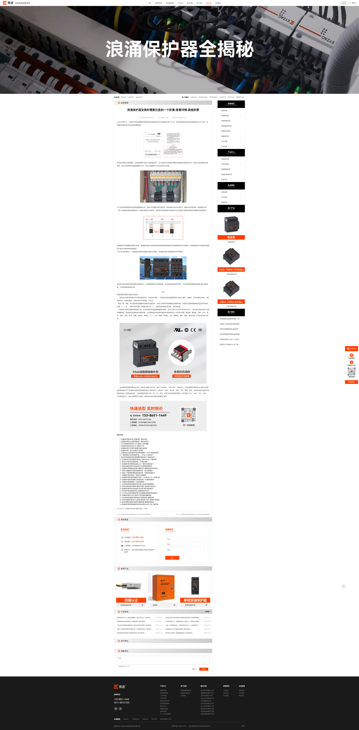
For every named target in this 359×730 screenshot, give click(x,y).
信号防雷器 (163, 698)
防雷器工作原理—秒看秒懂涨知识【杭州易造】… (179, 633)
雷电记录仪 (231, 97)
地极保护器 (163, 711)
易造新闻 (241, 690)
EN (355, 3)
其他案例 (183, 695)
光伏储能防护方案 (206, 701)
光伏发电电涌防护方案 (207, 703)
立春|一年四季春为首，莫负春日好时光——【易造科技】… (182, 625)
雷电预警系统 (170, 3)
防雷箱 (155, 605)
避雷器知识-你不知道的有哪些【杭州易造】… (178, 629)
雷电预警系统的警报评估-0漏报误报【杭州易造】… (132, 621)
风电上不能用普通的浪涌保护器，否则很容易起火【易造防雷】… (134, 629)
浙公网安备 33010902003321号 (199, 726)
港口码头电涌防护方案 (207, 690)
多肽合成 (145, 719)
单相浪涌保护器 (190, 605)
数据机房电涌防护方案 (207, 709)
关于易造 (241, 693)
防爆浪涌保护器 (126, 605)
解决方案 (190, 3)
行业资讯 (226, 693)
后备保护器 (222, 97)
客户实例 (199, 3)
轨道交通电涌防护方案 (207, 714)
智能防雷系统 (240, 97)
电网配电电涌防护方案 (207, 693)
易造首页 (123, 97)
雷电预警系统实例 (186, 690)
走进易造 (218, 3)
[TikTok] (120, 708)
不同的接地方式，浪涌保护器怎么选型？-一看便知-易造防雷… (182, 621)
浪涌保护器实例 (185, 693)
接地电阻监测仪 (203, 97)
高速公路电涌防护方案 (207, 698)
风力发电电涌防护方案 (207, 706)
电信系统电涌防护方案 (207, 711)
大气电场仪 (163, 695)
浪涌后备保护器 (164, 701)
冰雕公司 (126, 719)
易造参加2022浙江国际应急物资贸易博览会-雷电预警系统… (182, 617)
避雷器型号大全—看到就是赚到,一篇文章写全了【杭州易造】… (133, 618)
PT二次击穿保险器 (165, 714)
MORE (207, 611)
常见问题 (226, 695)
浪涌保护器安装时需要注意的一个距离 (136, 508)
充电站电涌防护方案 (207, 695)
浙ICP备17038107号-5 (179, 726)
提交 (172, 558)
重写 (193, 669)
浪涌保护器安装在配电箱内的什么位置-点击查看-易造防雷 (135, 514)
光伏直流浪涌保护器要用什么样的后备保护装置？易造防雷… (134, 625)
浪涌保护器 (158, 3)
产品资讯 (226, 690)
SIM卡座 (154, 719)
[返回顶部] (343, 586)
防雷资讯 (208, 3)
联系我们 (344, 3)
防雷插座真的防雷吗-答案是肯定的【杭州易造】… (131, 633)
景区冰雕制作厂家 (165, 719)
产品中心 (180, 3)
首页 (149, 3)
